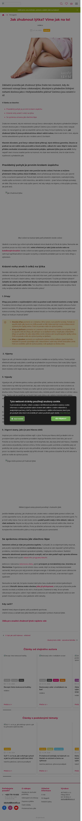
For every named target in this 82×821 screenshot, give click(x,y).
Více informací (65, 413)
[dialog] (40, 410)
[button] (17, 418)
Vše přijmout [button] (61, 419)
